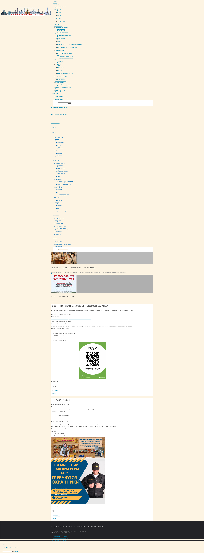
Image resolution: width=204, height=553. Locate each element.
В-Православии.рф (6, 549)
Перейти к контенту (55, 123)
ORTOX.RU (148, 541)
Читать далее (54, 273)
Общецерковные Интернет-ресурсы (60, 538)
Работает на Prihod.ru (136, 541)
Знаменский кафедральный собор (59, 107)
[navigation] (102, 548)
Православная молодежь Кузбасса (60, 536)
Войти (151, 541)
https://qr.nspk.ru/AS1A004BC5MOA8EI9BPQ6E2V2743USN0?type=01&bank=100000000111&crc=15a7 (71, 319)
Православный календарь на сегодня (10, 547)
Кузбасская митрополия (58, 535)
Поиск (13, 551)
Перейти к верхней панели (6, 542)
